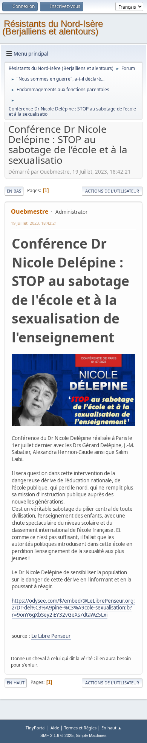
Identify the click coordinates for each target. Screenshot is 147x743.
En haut (15, 682)
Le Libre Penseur (51, 636)
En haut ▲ (111, 728)
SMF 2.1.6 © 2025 (57, 735)
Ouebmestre (29, 211)
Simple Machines (91, 735)
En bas (14, 191)
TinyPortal (36, 728)
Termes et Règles (80, 728)
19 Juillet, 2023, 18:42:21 (34, 223)
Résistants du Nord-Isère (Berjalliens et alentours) (52, 27)
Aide (55, 728)
